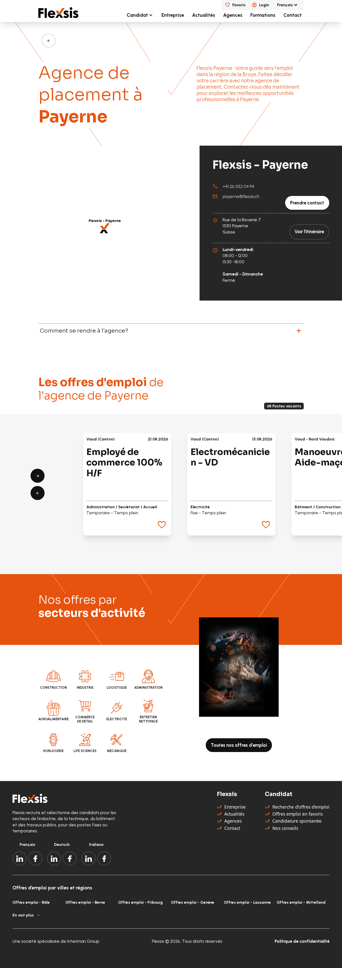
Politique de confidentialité (302, 941)
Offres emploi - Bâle (31, 902)
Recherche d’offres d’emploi (300, 807)
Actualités (203, 15)
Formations (262, 15)
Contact (292, 15)
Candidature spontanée (296, 821)
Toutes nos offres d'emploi (239, 745)
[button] (105, 228)
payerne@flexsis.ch (241, 196)
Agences (232, 15)
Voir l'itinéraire (309, 231)
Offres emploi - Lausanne (247, 902)
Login (264, 5)
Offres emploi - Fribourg (140, 902)
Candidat (137, 15)
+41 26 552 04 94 (238, 186)
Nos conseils (285, 828)
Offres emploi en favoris (297, 814)
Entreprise (172, 15)
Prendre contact (307, 203)
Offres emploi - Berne (85, 902)
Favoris (239, 5)
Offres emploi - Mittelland (301, 902)
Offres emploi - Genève (192, 902)
